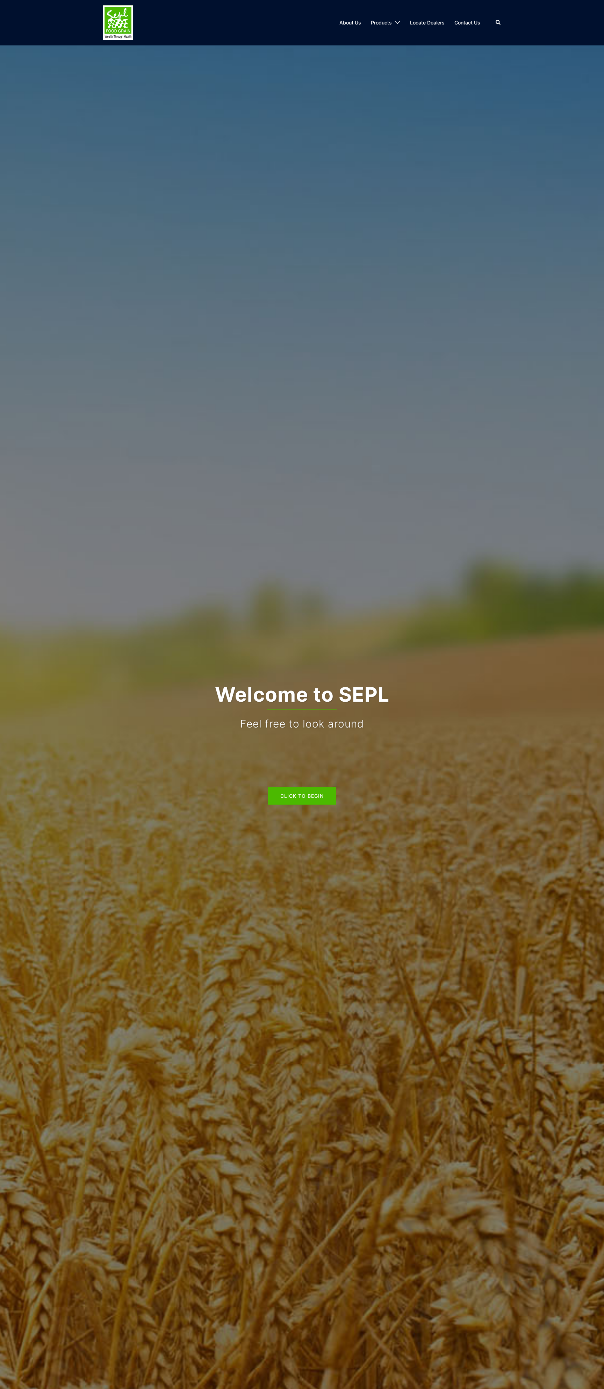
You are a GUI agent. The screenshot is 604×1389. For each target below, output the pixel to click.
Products (381, 23)
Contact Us (467, 23)
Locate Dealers (427, 23)
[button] (498, 23)
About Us (350, 23)
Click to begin (302, 796)
